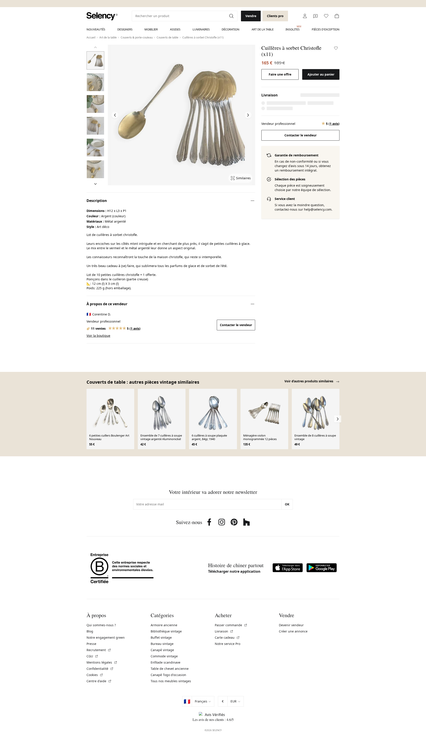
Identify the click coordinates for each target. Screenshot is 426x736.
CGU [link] (92, 656)
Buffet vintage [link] (161, 637)
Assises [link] (175, 29)
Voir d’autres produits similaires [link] (309, 381)
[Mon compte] (305, 16)
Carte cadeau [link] (227, 637)
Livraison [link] (224, 631)
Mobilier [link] (151, 29)
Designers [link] (124, 29)
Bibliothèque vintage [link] (166, 631)
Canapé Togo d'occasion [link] (168, 675)
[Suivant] (95, 184)
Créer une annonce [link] (293, 631)
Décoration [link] (230, 29)
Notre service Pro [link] (227, 644)
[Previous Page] (114, 115)
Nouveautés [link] (96, 29)
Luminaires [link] (201, 29)
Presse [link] (91, 644)
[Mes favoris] (326, 16)
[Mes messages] (315, 16)
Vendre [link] (250, 16)
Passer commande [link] (231, 625)
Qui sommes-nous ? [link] (101, 625)
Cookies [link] (95, 675)
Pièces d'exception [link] (325, 29)
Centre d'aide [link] (99, 681)
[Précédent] (95, 47)
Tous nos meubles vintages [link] (171, 681)
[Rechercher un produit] (232, 16)
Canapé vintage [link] (162, 650)
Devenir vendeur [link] (291, 625)
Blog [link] (90, 631)
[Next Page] (248, 115)
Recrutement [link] (99, 650)
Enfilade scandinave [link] (165, 662)
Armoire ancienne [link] (164, 625)
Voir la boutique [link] (98, 335)
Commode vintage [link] (164, 656)
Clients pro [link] (275, 16)
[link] (102, 16)
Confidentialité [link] (100, 668)
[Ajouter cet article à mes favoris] (336, 48)
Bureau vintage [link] (162, 644)
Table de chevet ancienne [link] (170, 668)
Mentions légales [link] (102, 662)
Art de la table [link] (263, 29)
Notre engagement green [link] (106, 637)
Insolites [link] (293, 28)
